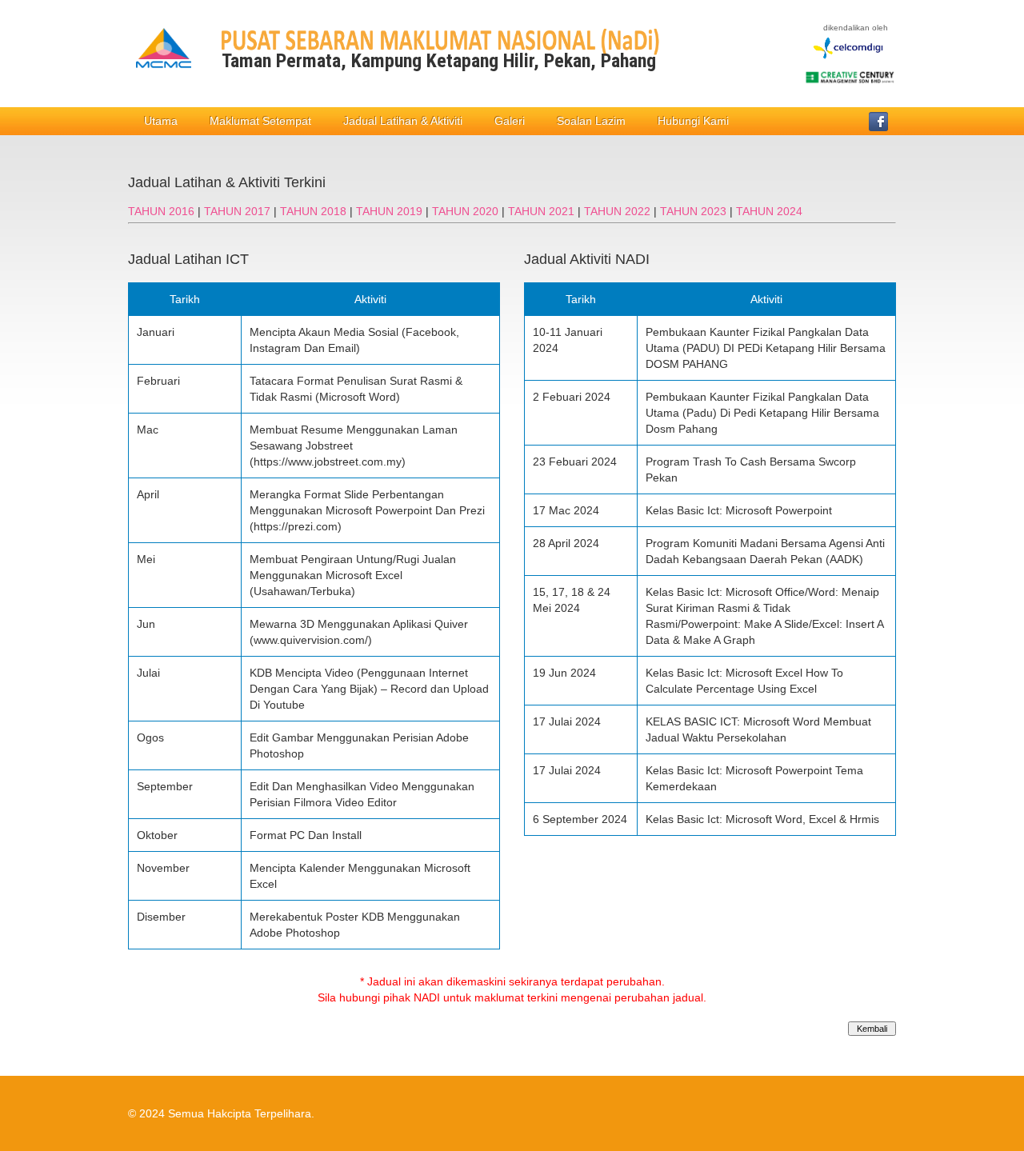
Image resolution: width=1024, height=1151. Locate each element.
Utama (161, 120)
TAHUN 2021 (543, 211)
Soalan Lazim (591, 120)
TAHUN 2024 (769, 211)
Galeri (509, 120)
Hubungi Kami (693, 120)
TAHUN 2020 (467, 211)
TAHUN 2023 (695, 211)
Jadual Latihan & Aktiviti (402, 120)
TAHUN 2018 (315, 211)
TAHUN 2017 (239, 211)
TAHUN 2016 (163, 211)
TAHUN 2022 (619, 211)
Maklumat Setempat (260, 120)
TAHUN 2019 (391, 211)
